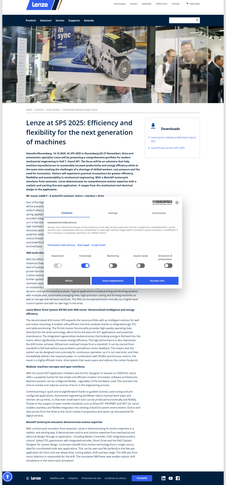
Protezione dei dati (91, 478)
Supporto (74, 20)
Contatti (175, 3)
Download (146, 3)
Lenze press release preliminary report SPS (173, 139)
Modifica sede (57, 478)
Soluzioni (46, 20)
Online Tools (161, 3)
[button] (7, 476)
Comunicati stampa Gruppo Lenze (79, 109)
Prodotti (31, 20)
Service (60, 20)
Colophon (73, 478)
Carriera (133, 3)
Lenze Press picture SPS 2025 (168, 148)
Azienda (89, 20)
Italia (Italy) (194, 3)
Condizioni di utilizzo (115, 478)
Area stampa (120, 3)
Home (29, 109)
